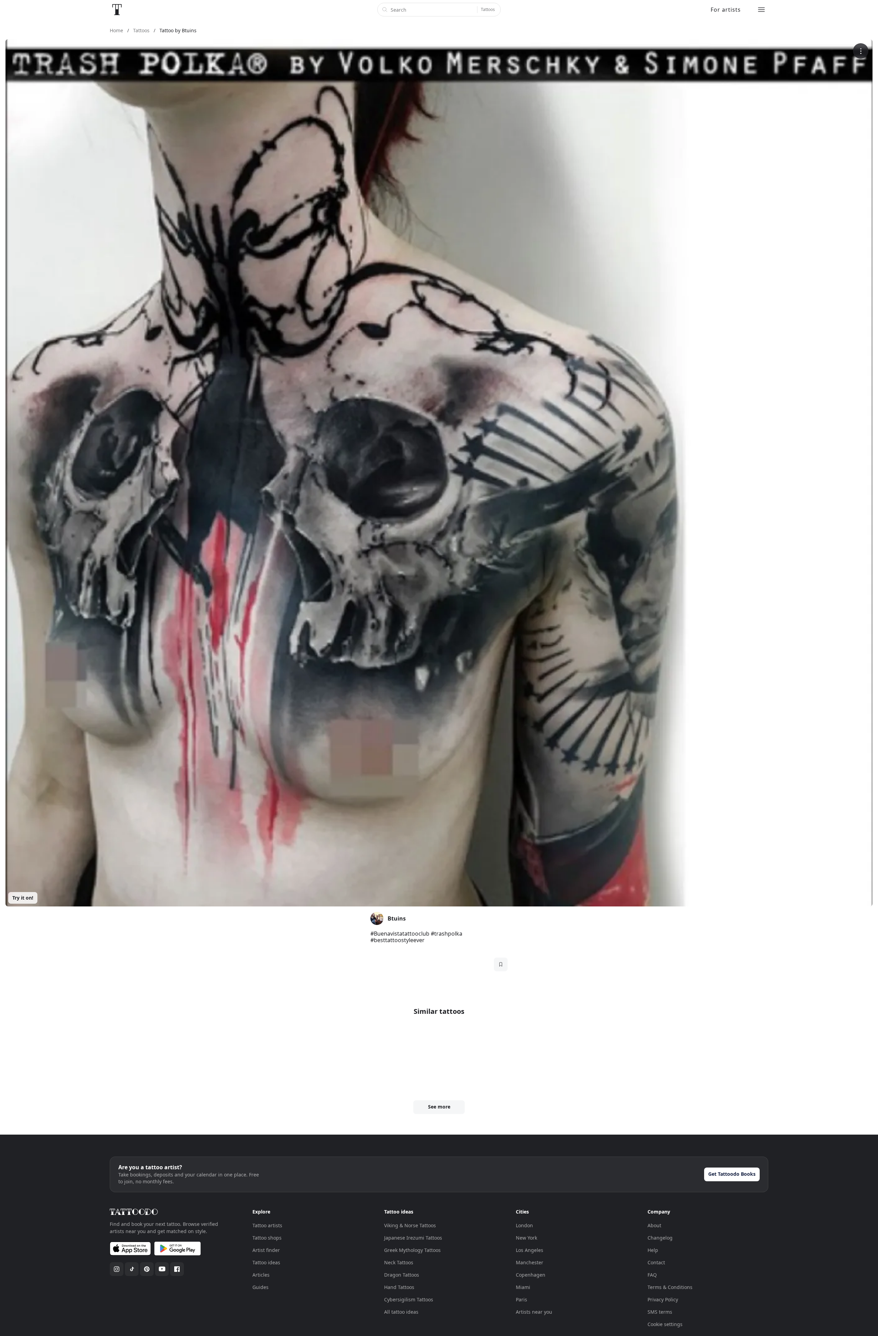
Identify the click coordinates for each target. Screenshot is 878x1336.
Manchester (529, 1262)
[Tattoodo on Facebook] (177, 1269)
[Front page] (117, 9)
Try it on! (22, 897)
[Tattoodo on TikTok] (132, 1269)
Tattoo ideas (266, 1262)
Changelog (660, 1237)
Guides (260, 1287)
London (524, 1225)
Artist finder (266, 1250)
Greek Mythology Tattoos (412, 1250)
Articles (261, 1274)
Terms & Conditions (670, 1287)
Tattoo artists (267, 1225)
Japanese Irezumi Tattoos (413, 1237)
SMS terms (660, 1312)
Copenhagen (530, 1274)
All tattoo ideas (401, 1312)
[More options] (860, 51)
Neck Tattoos (398, 1262)
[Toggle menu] (761, 9)
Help (653, 1250)
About (654, 1225)
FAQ (652, 1274)
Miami (523, 1287)
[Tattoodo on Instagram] (116, 1269)
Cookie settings (665, 1324)
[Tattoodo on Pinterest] (147, 1269)
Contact (656, 1262)
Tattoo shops (267, 1237)
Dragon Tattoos (401, 1274)
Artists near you (534, 1312)
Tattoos (488, 9)
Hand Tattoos (399, 1287)
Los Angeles (529, 1250)
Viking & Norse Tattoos (410, 1225)
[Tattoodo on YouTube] (162, 1269)
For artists (726, 9)
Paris (521, 1299)
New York (526, 1237)
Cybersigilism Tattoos (408, 1299)
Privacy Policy (663, 1299)
